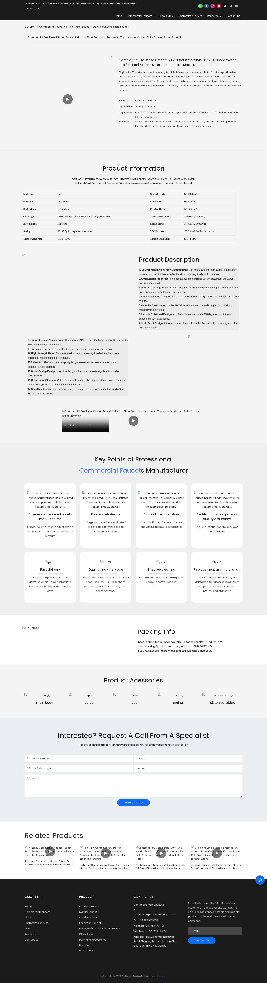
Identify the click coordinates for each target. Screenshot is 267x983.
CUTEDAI (30, 27)
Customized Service (37, 923)
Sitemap (160, 976)
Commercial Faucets (52, 27)
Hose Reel (85, 945)
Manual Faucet (88, 912)
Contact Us (31, 939)
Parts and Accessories (92, 939)
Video (28, 928)
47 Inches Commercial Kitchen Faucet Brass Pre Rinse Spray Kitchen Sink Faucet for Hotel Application (49, 863)
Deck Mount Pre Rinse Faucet (111, 27)
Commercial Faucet (110, 470)
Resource (30, 934)
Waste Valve (86, 950)
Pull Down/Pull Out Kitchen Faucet (99, 928)
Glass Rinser (86, 934)
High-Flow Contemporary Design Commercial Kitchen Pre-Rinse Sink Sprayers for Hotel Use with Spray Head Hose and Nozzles (104, 866)
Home (28, 906)
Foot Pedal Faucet (90, 923)
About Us (30, 917)
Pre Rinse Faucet (79, 27)
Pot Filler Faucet (89, 917)
